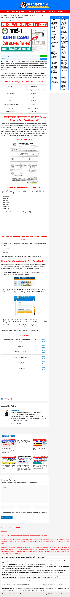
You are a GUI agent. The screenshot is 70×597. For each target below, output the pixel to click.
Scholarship (60, 11)
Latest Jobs (15, 11)
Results (31, 11)
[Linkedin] (11, 399)
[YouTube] (20, 423)
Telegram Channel (8, 58)
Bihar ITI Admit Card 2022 (39, 449)
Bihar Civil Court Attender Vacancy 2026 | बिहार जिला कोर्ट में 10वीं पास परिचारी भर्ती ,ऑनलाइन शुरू (54, 79)
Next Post (45, 431)
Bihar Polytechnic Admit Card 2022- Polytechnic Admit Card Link (40, 467)
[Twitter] (5, 399)
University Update (40, 11)
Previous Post (4, 431)
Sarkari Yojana (51, 11)
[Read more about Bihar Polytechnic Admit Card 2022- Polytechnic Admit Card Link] (40, 459)
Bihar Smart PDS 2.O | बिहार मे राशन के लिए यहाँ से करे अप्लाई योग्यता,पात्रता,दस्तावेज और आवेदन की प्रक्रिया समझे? (64, 66)
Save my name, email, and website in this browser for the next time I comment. (25, 512)
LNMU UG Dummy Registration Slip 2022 (23, 441)
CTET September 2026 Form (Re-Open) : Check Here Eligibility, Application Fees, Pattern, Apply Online (64, 55)
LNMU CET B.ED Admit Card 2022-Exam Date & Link (8, 467)
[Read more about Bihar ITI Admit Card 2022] (40, 442)
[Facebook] (2, 399)
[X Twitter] (12, 423)
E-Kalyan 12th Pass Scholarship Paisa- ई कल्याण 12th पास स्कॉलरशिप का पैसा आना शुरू (8, 450)
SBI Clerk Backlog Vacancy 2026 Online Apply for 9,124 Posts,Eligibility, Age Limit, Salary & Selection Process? (54, 25)
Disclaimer (4, 593)
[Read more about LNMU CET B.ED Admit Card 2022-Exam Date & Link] (9, 459)
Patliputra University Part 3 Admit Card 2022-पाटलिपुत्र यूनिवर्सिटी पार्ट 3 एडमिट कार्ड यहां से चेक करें (24, 468)
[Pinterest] (8, 399)
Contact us (30, 593)
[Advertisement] (24, 224)
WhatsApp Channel (8, 56)
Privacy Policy (13, 593)
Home (8, 11)
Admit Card (24, 11)
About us (22, 593)
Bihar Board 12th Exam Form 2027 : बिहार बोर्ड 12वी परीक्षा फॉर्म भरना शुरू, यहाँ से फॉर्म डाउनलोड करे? (54, 53)
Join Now (43, 56)
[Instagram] (17, 423)
